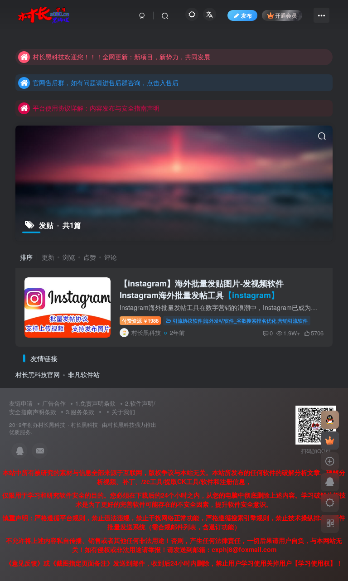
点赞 (89, 256)
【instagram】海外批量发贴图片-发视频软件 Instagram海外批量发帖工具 (202, 289)
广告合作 (54, 403)
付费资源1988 (140, 320)
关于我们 (123, 411)
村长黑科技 (84, 424)
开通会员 (286, 15)
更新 (48, 256)
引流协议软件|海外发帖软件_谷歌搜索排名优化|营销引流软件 (240, 320)
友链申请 (21, 403)
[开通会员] (330, 440)
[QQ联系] (330, 482)
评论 (110, 256)
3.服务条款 (80, 411)
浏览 (69, 256)
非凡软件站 (84, 374)
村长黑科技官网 (37, 374)
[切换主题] (330, 503)
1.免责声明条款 (95, 403)
